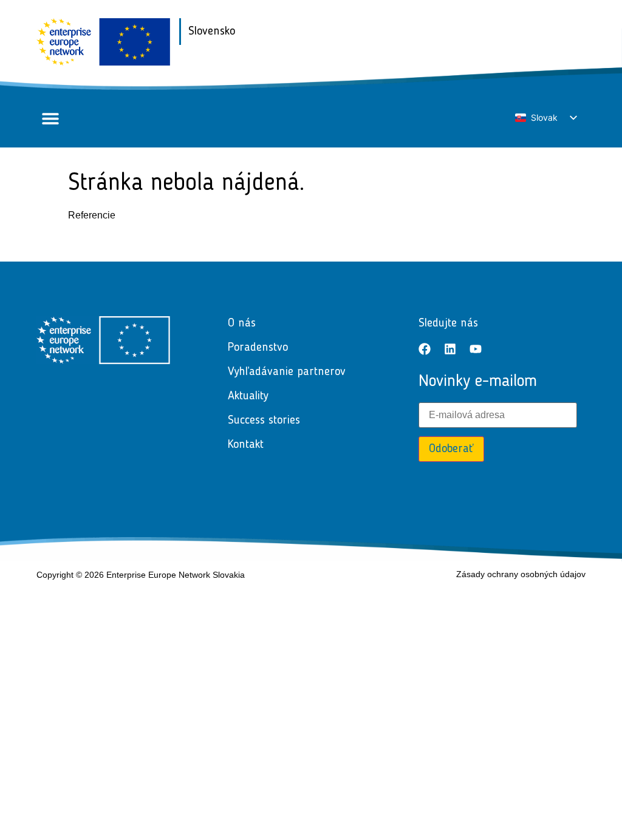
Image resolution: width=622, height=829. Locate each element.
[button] (50, 118)
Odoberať (451, 449)
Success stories (264, 420)
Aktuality (248, 396)
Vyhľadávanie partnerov (287, 372)
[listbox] (545, 118)
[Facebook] (425, 349)
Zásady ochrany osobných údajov (521, 574)
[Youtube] (476, 349)
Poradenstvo (258, 348)
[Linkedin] (450, 349)
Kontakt (246, 445)
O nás (242, 323)
